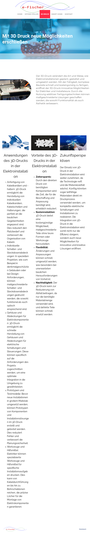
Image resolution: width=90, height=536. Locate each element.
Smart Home (56, 14)
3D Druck (45, 14)
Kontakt (69, 14)
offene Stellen (31, 14)
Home (19, 14)
